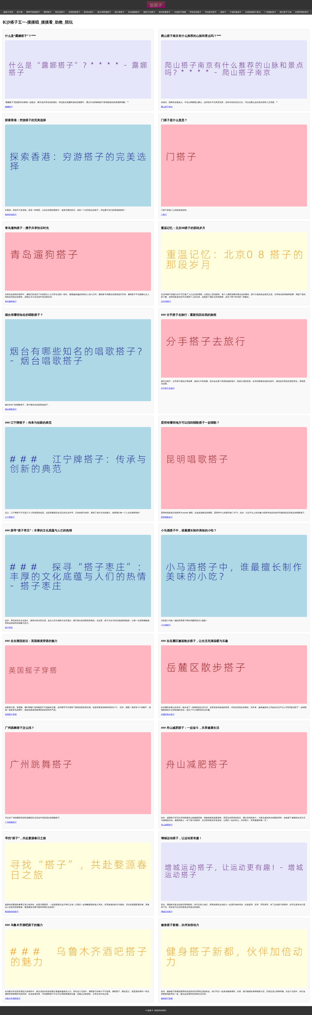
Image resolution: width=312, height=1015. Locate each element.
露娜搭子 (9, 107)
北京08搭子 (166, 301)
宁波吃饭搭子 (235, 12)
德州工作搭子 (149, 12)
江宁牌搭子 (10, 517)
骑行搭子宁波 (285, 12)
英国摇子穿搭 (11, 714)
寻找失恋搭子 (195, 12)
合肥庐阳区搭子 (302, 12)
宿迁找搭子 (60, 12)
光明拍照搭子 (74, 12)
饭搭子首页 (8, 12)
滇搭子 (223, 12)
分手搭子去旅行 (168, 388)
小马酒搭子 (166, 625)
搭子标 (20, 12)
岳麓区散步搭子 (168, 714)
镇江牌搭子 (119, 12)
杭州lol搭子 (89, 12)
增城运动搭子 (167, 912)
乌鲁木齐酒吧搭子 (13, 998)
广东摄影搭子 (270, 12)
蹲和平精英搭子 (33, 12)
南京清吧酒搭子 (104, 12)
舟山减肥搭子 (167, 825)
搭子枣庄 (9, 628)
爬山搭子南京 (167, 107)
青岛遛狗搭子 (11, 301)
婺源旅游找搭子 (12, 912)
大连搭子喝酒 (180, 12)
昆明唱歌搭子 (167, 517)
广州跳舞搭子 (11, 822)
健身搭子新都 (167, 998)
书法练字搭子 (211, 12)
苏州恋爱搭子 (165, 12)
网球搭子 (47, 12)
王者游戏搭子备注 (253, 12)
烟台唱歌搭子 (11, 409)
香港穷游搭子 (11, 215)
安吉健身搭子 (134, 12)
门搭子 (164, 215)
